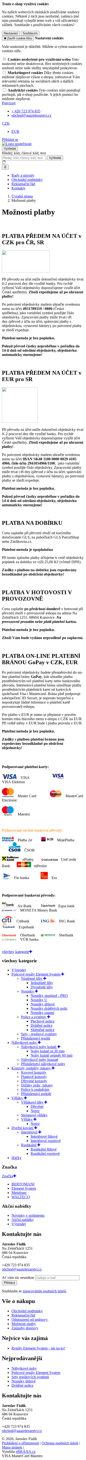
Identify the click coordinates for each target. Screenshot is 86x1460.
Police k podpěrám (35, 1089)
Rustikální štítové (44, 1149)
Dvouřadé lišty (42, 987)
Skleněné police (42, 1030)
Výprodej (18, 970)
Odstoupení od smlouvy (29, 1319)
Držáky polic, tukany (37, 1085)
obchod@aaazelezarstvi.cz (22, 1269)
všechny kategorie (15, 952)
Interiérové (29, 1132)
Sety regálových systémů (30, 1377)
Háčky (16, 1158)
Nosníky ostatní (42, 1013)
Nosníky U (39, 1000)
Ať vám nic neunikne (18, 1278)
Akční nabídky (22, 1220)
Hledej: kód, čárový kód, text (24, 153)
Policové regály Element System (36, 974)
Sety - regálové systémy (39, 1034)
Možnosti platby (23, 1324)
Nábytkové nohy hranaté (39, 1060)
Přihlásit (9, 1283)
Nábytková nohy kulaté (39, 1047)
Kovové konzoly (33, 1072)
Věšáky (17, 1098)
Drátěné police (42, 1025)
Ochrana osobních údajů (60, 1443)
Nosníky (28, 991)
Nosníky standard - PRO (49, 996)
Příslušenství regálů (35, 1038)
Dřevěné (37, 1107)
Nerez (35, 1111)
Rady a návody (22, 175)
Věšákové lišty (32, 1102)
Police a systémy (34, 1017)
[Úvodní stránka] (17, 144)
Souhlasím (30, 33)
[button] (6, 123)
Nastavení (11, 33)
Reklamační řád (23, 184)
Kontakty (18, 188)
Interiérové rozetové (46, 1141)
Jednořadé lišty (42, 983)
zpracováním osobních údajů (44, 1291)
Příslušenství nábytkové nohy (43, 1064)
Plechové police (42, 1021)
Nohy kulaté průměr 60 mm (51, 1055)
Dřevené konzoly (34, 1081)
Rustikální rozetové (45, 1153)
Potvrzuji (9, 103)
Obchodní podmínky (27, 180)
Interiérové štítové (44, 1136)
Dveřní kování (22, 1128)
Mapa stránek (12, 1447)
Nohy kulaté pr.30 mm (47, 1051)
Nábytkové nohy (24, 1043)
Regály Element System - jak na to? (38, 1348)
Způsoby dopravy (24, 1328)
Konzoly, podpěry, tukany (31, 1068)
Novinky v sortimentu (27, 1215)
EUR (15, 131)
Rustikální (29, 1145)
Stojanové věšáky (34, 1115)
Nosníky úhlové (43, 1004)
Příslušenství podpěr (36, 1094)
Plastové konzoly (34, 1077)
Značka (7, 1176)
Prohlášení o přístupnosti (20, 1443)
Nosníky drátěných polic (49, 1008)
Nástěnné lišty (32, 978)
